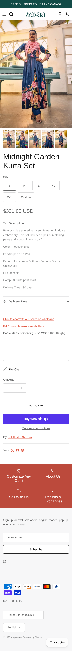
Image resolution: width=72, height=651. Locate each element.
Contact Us (17, 601)
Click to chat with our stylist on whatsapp (28, 319)
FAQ (5, 601)
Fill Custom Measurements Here (23, 326)
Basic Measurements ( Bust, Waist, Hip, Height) (34, 333)
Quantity (8, 379)
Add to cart (36, 405)
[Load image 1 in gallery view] (36, 74)
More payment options (36, 428)
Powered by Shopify (32, 637)
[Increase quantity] (22, 388)
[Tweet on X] (12, 450)
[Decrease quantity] (6, 388)
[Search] (13, 14)
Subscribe (36, 549)
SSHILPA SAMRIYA (20, 437)
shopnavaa (16, 637)
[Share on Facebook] (17, 450)
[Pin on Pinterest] (22, 450)
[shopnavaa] (36, 14)
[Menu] (4, 14)
